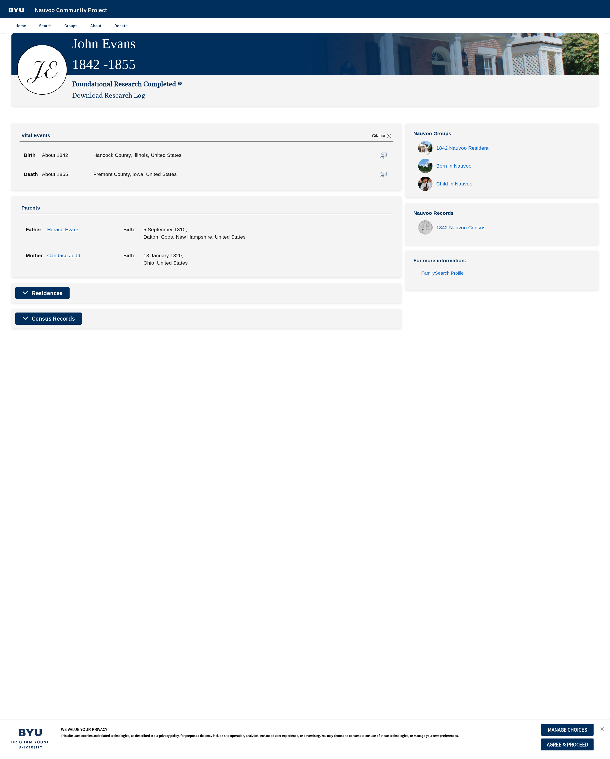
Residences (47, 293)
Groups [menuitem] (70, 25)
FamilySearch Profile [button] (442, 273)
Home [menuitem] (20, 25)
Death (31, 174)
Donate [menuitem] (121, 25)
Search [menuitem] (45, 25)
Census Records (53, 318)
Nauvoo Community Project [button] (71, 10)
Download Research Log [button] (108, 95)
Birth (30, 155)
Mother (33, 255)
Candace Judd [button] (63, 255)
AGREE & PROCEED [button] (567, 744)
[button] (16, 10)
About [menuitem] (96, 25)
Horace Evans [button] (63, 229)
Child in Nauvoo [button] (454, 183)
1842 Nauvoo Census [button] (461, 227)
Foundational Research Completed (124, 84)
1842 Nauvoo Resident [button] (462, 148)
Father (33, 229)
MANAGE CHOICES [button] (567, 729)
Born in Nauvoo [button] (454, 166)
